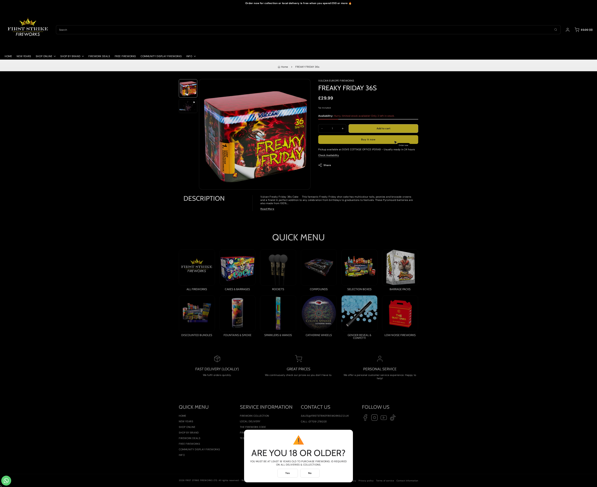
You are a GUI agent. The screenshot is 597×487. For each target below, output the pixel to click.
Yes (287, 473)
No (310, 473)
